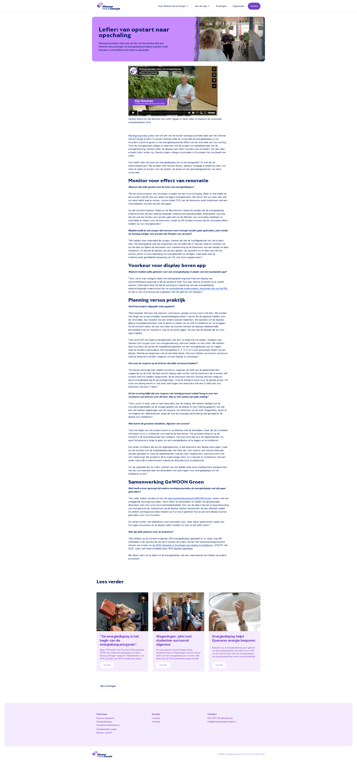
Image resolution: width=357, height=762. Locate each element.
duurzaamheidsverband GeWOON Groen (189, 498)
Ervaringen (221, 6)
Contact (254, 6)
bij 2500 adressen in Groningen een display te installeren (183, 545)
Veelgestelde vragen (107, 729)
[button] (173, 6)
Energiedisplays (104, 721)
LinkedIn (156, 718)
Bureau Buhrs (246, 754)
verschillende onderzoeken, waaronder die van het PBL (198, 288)
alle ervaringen (108, 686)
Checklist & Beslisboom (108, 725)
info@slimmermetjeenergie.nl (221, 721)
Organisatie (238, 6)
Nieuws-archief (104, 732)
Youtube (156, 721)
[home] (108, 6)
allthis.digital (260, 754)
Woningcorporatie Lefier (141, 135)
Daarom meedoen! (105, 718)
